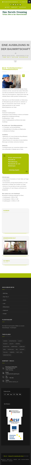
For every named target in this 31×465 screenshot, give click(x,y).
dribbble (14, 394)
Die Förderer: (7, 404)
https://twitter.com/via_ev (12, 381)
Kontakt (4, 313)
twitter (8, 394)
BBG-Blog (15, 7)
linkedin (11, 394)
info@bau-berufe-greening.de (11, 1)
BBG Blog (5, 293)
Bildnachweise (6, 306)
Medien (7, 7)
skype (17, 394)
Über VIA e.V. (6, 296)
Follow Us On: (7, 391)
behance (20, 394)
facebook (5, 394)
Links (4, 303)
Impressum (23, 7)
